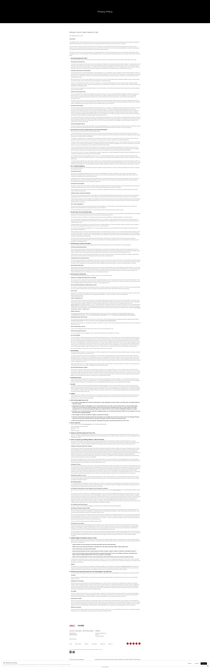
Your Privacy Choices (105, 666)
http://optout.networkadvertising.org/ (107, 320)
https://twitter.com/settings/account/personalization (123, 314)
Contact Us (110, 643)
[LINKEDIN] (133, 643)
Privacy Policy (137, 659)
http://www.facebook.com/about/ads (98, 314)
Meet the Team (78, 643)
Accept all (204, 663)
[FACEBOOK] (131, 643)
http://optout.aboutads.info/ (77, 320)
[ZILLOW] (136, 643)
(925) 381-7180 (72, 633)
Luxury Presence (80, 659)
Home (70, 643)
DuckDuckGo (74, 309)
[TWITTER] (128, 643)
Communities (94, 643)
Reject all (189, 663)
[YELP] (139, 643)
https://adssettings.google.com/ (78, 314)
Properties (86, 643)
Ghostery (79, 309)
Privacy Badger (137, 307)
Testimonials (102, 643)
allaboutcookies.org (75, 304)
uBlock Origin (86, 309)
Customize (197, 663)
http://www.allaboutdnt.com (77, 295)
